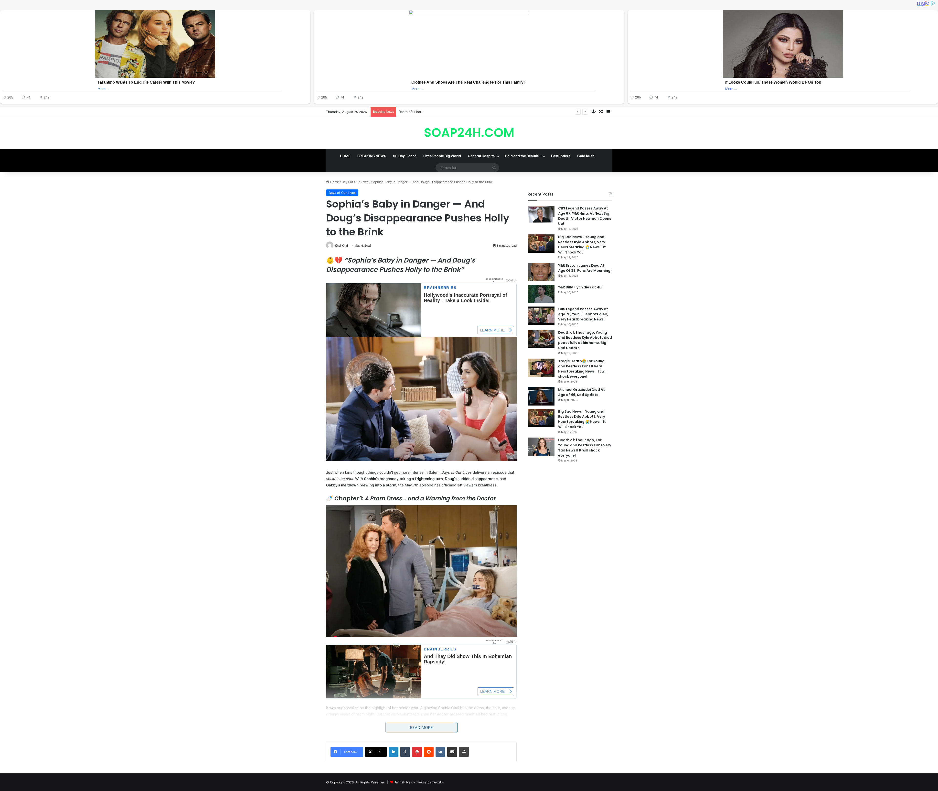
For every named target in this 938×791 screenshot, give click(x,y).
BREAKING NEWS (371, 156)
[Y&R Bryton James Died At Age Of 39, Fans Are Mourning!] (541, 272)
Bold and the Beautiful (523, 156)
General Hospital (482, 156)
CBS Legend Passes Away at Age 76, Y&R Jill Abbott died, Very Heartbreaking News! (583, 314)
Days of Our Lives (355, 182)
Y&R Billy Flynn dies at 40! (580, 287)
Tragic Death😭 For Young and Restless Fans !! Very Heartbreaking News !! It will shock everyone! (583, 369)
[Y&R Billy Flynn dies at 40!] (541, 294)
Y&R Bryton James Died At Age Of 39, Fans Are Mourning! (584, 268)
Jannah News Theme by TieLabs (419, 782)
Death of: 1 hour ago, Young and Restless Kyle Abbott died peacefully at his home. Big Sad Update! (474, 112)
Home (334, 182)
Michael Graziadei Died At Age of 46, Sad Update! (581, 392)
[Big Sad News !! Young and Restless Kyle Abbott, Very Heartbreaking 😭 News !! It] (541, 243)
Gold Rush (586, 156)
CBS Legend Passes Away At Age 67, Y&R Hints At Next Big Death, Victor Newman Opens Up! (584, 216)
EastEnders (560, 156)
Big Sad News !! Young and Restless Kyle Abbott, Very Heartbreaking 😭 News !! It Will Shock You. (582, 244)
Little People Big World (442, 156)
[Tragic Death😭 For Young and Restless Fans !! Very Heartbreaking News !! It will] (541, 368)
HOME (345, 156)
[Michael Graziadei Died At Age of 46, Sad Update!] (541, 396)
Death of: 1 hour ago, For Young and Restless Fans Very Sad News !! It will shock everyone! (584, 448)
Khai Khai (341, 245)
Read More (421, 727)
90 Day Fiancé (404, 156)
